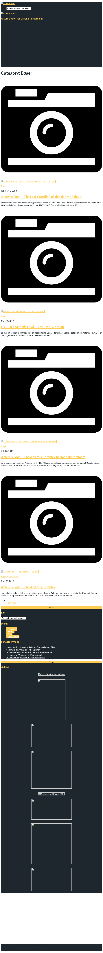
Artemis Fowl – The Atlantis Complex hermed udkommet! (43, 457)
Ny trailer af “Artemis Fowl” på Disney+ (24, 654)
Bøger (4, 186)
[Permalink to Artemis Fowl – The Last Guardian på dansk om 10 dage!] (51, 180)
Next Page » (12, 602)
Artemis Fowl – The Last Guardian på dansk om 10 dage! (41, 197)
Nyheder (12, 629)
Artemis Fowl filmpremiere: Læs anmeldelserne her (29, 652)
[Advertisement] (51, 48)
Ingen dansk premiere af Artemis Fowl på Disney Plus (30, 647)
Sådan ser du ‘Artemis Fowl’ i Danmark (23, 649)
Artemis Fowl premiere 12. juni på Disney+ (25, 657)
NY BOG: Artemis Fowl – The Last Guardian (32, 327)
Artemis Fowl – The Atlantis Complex (28, 587)
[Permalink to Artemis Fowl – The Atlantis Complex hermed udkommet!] (51, 440)
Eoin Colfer (13, 576)
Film (10, 634)
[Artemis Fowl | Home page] (8, 3)
